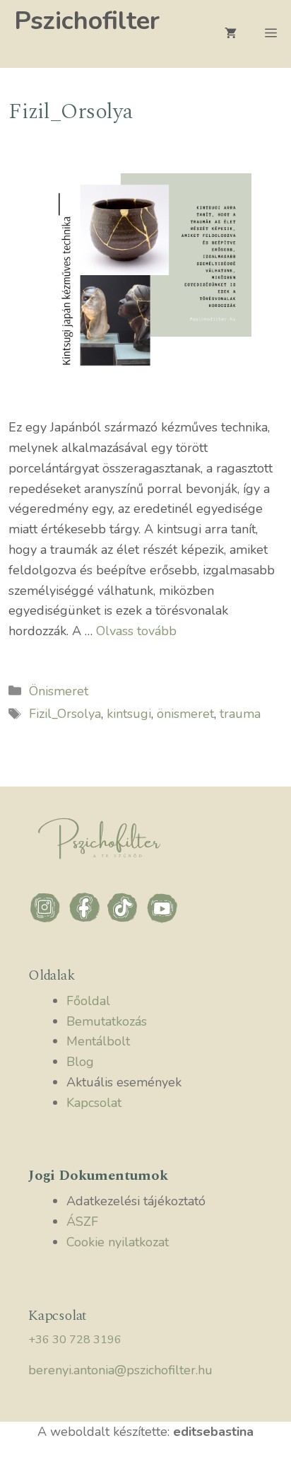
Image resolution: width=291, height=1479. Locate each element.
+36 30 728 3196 (74, 1339)
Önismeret (58, 691)
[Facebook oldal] (86, 920)
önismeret (185, 713)
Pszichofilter (87, 21)
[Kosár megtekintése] (230, 34)
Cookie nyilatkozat (117, 1242)
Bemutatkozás (106, 1021)
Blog (80, 1061)
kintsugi (129, 713)
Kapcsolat (93, 1102)
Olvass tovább (136, 630)
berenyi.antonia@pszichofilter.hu (120, 1370)
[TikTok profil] (125, 920)
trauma (240, 713)
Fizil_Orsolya (65, 713)
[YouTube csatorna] (162, 920)
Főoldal (88, 1000)
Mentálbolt (98, 1041)
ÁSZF (82, 1221)
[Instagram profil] (47, 920)
